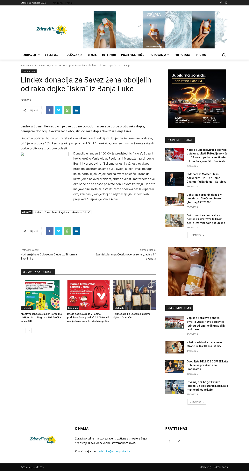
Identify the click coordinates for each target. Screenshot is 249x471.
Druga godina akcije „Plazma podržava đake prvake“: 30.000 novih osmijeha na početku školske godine (88, 317)
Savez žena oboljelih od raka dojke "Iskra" (67, 212)
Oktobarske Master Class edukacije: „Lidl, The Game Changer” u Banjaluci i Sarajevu (206, 178)
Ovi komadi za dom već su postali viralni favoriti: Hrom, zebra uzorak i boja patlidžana (206, 219)
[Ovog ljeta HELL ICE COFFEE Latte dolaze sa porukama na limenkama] (174, 366)
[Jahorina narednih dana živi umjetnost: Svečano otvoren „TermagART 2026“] (174, 199)
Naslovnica (27, 65)
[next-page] (29, 330)
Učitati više (196, 235)
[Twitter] (58, 110)
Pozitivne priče (43, 65)
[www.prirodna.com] (196, 271)
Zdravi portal (221, 467)
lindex (38, 212)
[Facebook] (220, 3)
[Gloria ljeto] (155, 29)
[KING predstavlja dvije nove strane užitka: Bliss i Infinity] (174, 347)
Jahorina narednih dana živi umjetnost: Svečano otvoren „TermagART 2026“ (204, 198)
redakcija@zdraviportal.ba (114, 451)
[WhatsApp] (67, 110)
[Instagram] (226, 3)
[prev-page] (23, 330)
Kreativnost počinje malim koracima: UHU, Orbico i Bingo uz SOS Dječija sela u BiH (41, 317)
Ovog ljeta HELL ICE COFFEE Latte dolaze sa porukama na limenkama (207, 365)
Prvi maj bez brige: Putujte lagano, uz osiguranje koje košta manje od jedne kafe (207, 386)
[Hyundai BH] (196, 98)
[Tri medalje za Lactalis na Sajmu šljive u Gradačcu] (134, 295)
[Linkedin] (76, 110)
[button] (223, 55)
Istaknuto (27, 308)
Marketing (205, 467)
